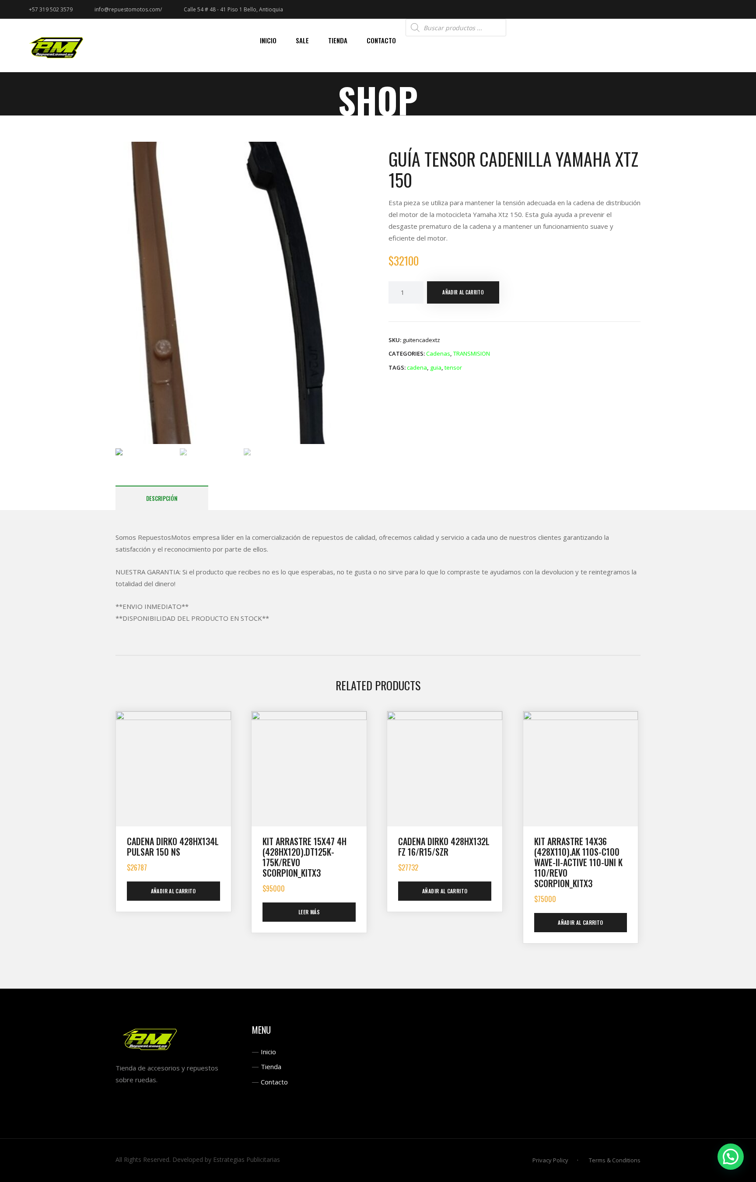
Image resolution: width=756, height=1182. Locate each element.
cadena (417, 367)
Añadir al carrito (463, 292)
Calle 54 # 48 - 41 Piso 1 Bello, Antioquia (233, 9)
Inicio (268, 1051)
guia (435, 367)
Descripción (162, 498)
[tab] (162, 498)
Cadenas (438, 353)
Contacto (274, 1081)
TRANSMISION (471, 353)
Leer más (309, 912)
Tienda (271, 1066)
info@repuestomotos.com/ (128, 9)
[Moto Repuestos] (57, 45)
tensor (453, 367)
